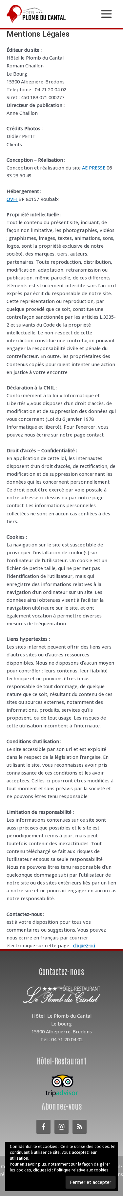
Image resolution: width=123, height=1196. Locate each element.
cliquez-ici (84, 945)
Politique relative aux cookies (81, 1170)
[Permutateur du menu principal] (106, 14)
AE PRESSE (93, 167)
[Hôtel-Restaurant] (61, 1085)
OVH (12, 199)
